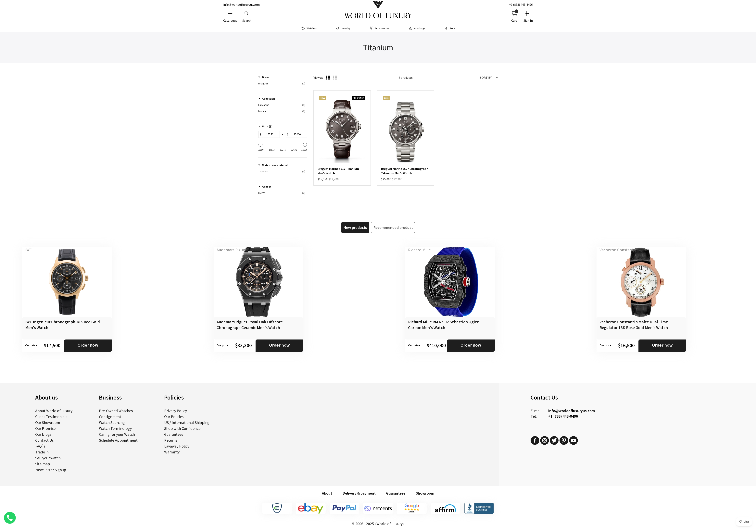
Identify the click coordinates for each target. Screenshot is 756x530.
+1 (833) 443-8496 (521, 4)
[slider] (260, 145)
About (327, 493)
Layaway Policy (176, 446)
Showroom (425, 493)
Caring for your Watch (117, 434)
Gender (266, 186)
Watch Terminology (115, 428)
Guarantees (173, 434)
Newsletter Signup (50, 469)
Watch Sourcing (112, 422)
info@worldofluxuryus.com (241, 4)
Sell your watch (48, 457)
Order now (88, 345)
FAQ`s (40, 446)
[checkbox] (281, 83)
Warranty (172, 452)
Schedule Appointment (118, 440)
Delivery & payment (359, 493)
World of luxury (378, 15)
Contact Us (44, 440)
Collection (268, 98)
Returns (170, 440)
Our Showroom (47, 422)
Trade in (42, 452)
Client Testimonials (51, 416)
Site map (42, 463)
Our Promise (45, 428)
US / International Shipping (186, 422)
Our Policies (173, 416)
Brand (266, 77)
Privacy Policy (175, 410)
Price (267, 126)
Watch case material (275, 165)
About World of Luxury (53, 410)
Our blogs (43, 434)
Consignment (110, 416)
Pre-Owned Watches (116, 410)
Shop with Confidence (182, 428)
